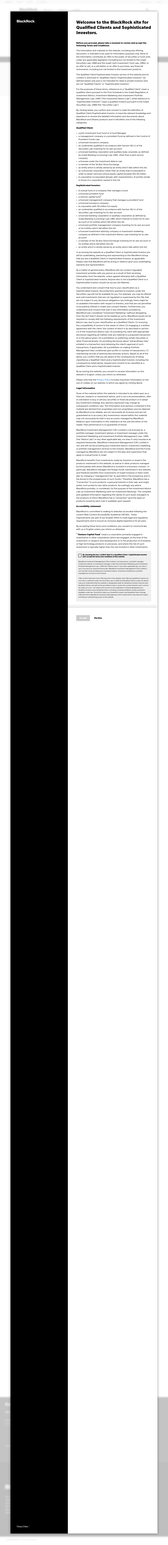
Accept (83, 618)
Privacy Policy (103, 380)
